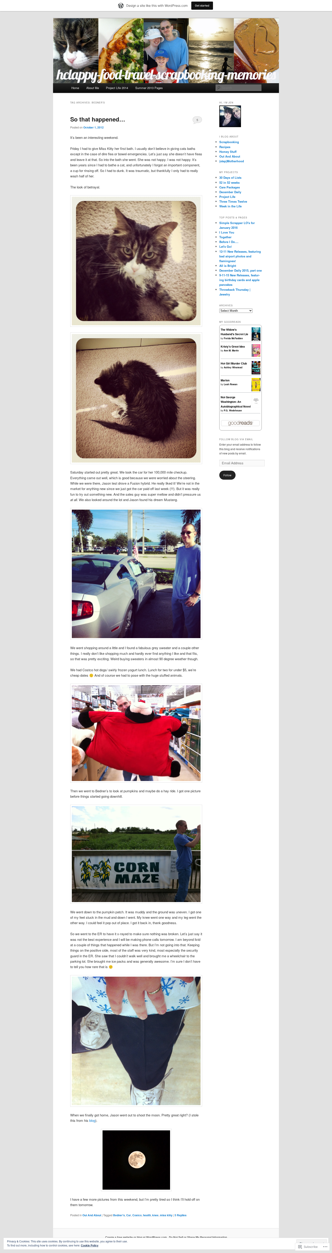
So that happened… (97, 119)
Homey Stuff (227, 151)
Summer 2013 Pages (149, 88)
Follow (227, 475)
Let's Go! (225, 246)
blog (92, 1120)
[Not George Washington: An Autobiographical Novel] (256, 407)
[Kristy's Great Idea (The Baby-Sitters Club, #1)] (256, 356)
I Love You (226, 232)
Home (75, 88)
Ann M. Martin (231, 350)
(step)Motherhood (231, 161)
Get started (202, 5)
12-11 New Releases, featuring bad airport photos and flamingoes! (240, 256)
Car (128, 1215)
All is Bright (227, 265)
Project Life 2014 (117, 88)
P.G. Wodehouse (233, 410)
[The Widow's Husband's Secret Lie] (256, 340)
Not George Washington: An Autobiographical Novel (236, 401)
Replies (181, 1215)
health (147, 1215)
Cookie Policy (89, 1245)
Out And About (91, 1215)
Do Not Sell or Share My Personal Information (198, 1237)
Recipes (224, 147)
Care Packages (229, 187)
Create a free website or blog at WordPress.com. (136, 1237)
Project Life (227, 197)
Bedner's (119, 1215)
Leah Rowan (230, 384)
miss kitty (166, 1215)
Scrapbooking (229, 142)
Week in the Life (230, 206)
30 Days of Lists (230, 177)
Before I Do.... (228, 242)
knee (155, 1215)
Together (225, 237)
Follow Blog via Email (236, 439)
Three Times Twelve (233, 201)
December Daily (230, 192)
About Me (92, 88)
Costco (137, 1215)
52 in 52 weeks (229, 182)
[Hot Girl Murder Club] (256, 373)
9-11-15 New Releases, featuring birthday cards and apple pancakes (239, 280)
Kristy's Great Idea (233, 346)
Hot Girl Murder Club (234, 363)
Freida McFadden (233, 338)
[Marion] (256, 390)
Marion (225, 380)
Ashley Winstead (233, 367)
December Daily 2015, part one (240, 270)
